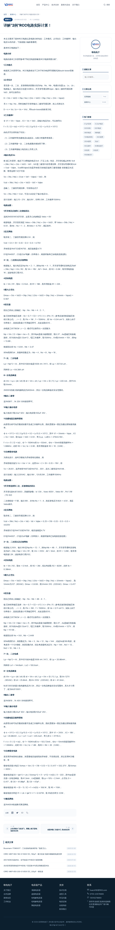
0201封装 (87, 128)
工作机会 (7, 901)
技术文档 (62, 890)
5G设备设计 (88, 155)
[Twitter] (17, 813)
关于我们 (75, 5)
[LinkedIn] (12, 813)
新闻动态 (7, 898)
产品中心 (45, 5)
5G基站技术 (99, 146)
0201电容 (98, 128)
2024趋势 (87, 141)
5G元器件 (87, 146)
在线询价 (62, 905)
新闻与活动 (65, 5)
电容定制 (62, 901)
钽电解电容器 (36, 898)
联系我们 (62, 909)
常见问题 (62, 898)
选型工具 (62, 894)
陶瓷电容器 (35, 905)
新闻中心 (13, 14)
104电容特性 (88, 137)
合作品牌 (7, 894)
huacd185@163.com (98, 890)
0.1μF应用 (87, 124)
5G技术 (95, 150)
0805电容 (87, 132)
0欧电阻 (97, 132)
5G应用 (86, 150)
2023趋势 (100, 137)
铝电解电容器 (36, 901)
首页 (38, 5)
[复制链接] (27, 813)
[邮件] (22, 813)
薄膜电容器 (35, 890)
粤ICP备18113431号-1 (58, 925)
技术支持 (55, 5)
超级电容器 (35, 894)
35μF (96, 141)
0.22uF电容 (99, 124)
